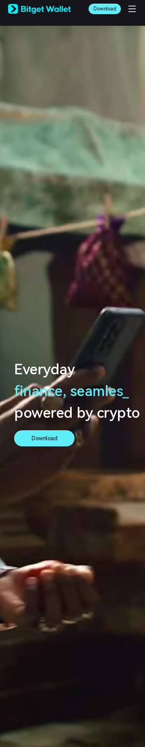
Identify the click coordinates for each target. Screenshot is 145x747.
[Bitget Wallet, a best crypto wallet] (39, 9)
